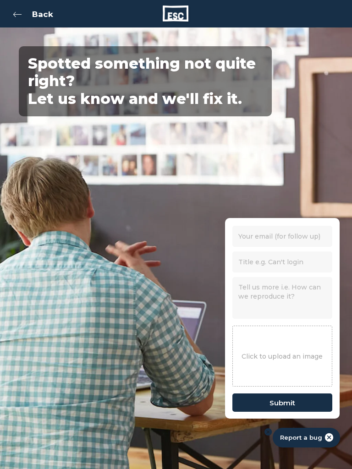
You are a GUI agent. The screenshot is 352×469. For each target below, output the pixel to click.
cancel (329, 437)
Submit (282, 402)
